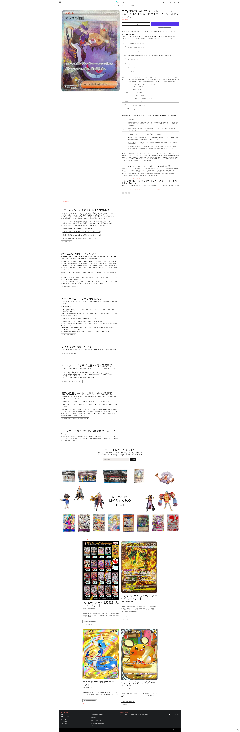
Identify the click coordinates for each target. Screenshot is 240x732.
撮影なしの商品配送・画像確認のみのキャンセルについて (78, 238)
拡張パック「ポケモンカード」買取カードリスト (136, 178)
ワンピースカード (88, 624)
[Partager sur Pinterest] (129, 193)
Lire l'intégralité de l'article (90, 621)
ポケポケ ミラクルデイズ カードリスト (138, 684)
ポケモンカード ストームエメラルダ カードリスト (139, 597)
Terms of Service (65, 725)
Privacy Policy (64, 718)
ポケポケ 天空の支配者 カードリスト (99, 683)
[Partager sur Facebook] (123, 193)
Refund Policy (64, 723)
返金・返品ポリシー (66, 241)
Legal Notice (64, 721)
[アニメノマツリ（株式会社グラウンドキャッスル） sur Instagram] (175, 715)
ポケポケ (86, 703)
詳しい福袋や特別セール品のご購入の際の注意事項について (75, 418)
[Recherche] (178, 2)
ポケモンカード (126, 619)
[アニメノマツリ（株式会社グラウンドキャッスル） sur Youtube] (178, 715)
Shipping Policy (64, 719)
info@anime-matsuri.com (96, 725)
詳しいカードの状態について (68, 334)
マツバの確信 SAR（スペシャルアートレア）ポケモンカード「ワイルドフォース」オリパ (141, 189)
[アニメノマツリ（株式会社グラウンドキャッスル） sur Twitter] (170, 715)
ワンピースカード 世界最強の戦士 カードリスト (100, 604)
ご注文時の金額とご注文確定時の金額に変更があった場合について (81, 232)
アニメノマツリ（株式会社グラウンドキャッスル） (82, 730)
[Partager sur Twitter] (126, 193)
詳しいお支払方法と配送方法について (70, 286)
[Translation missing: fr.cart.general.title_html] (180, 2)
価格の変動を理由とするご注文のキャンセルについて (77, 229)
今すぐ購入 (120, 505)
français (166, 2)
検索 (62, 714)
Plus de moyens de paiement (164, 27)
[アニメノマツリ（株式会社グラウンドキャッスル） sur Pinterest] (172, 715)
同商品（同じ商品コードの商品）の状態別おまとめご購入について (81, 235)
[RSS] (87, 539)
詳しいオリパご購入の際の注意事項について (71, 381)
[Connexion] (175, 2)
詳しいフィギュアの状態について (69, 353)
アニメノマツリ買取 (65, 716)
